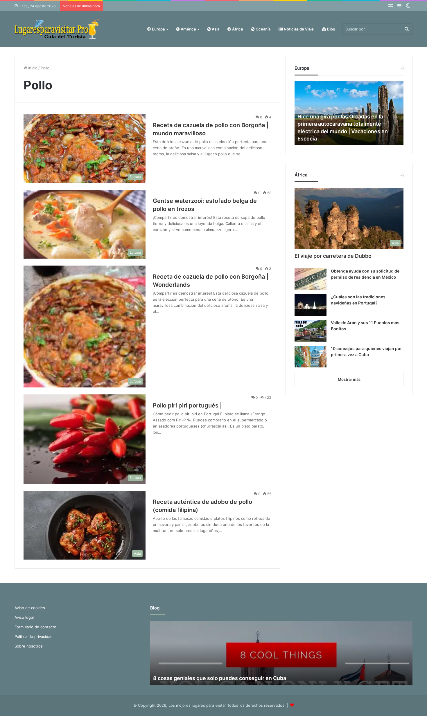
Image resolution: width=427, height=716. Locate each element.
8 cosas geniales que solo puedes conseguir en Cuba (219, 678)
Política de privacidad (34, 636)
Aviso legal (24, 617)
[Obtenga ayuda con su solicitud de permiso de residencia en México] (310, 279)
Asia (215, 29)
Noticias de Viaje (298, 29)
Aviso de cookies (30, 607)
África (237, 29)
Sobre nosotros (29, 646)
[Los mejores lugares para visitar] (58, 29)
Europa (158, 29)
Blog (330, 29)
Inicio (32, 68)
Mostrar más (349, 379)
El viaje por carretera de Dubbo (333, 256)
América (188, 29)
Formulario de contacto (35, 627)
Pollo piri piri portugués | (187, 405)
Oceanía (262, 29)
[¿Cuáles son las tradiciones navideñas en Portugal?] (310, 305)
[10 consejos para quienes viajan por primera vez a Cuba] (310, 356)
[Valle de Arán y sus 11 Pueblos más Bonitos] (310, 331)
